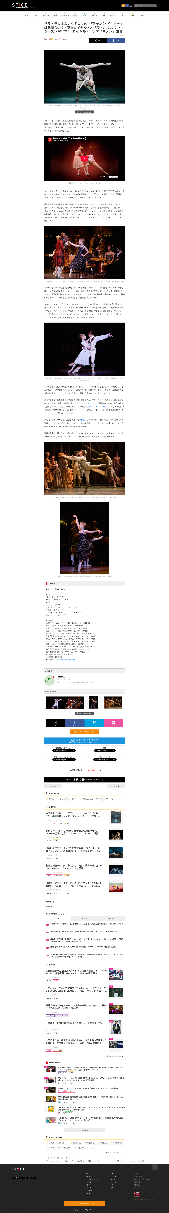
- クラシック (90, 1182)
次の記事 (116, 786)
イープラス (48, 1158)
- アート (88, 1188)
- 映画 (88, 1193)
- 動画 (111, 1173)
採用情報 (137, 1182)
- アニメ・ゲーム (91, 1185)
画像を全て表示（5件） (85, 112)
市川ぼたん (90, 1143)
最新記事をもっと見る (114, 1056)
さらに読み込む (84, 1130)
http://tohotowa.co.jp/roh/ (66, 659)
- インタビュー (114, 1179)
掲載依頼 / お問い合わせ (141, 1179)
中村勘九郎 (117, 1143)
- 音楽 (88, 1173)
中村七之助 (104, 1143)
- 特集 (111, 1188)
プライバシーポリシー (141, 1188)
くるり (91, 1147)
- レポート (113, 1182)
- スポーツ (89, 1190)
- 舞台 (88, 1176)
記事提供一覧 (138, 1176)
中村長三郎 (80, 1147)
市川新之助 (77, 1143)
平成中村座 (53, 1147)
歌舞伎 (51, 1143)
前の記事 (53, 786)
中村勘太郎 (66, 1147)
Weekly (84, 919)
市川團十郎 (63, 1143)
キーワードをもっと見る (113, 1152)
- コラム (112, 1185)
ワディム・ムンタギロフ (97, 406)
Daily (57, 919)
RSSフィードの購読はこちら (85, 732)
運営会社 (137, 1173)
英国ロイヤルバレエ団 (57, 799)
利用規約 (137, 1185)
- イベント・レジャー (93, 1179)
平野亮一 (83, 419)
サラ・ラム (90, 403)
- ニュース (113, 1176)
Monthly (111, 919)
